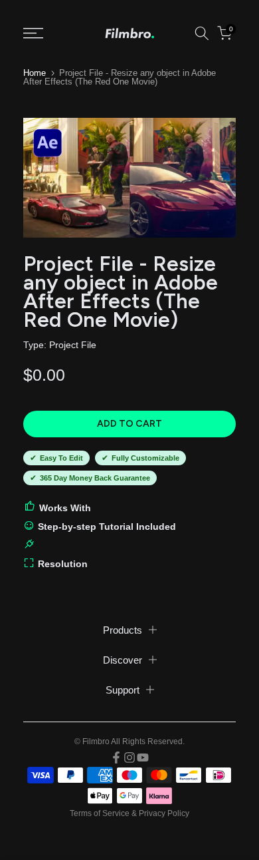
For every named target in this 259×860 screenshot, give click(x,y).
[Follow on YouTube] (143, 757)
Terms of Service (100, 813)
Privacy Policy (164, 813)
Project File (72, 344)
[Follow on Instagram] (129, 757)
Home (34, 73)
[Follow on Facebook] (116, 757)
